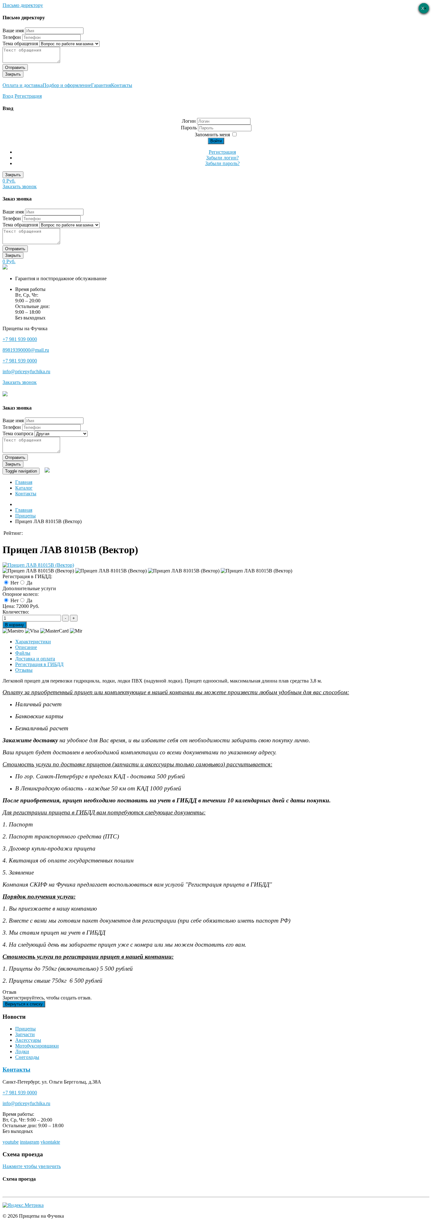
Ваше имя (13, 30)
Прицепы (25, 1028)
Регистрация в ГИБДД (39, 664)
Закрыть (13, 74)
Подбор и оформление (67, 85)
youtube (11, 1142)
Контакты (121, 85)
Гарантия (101, 85)
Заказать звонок (20, 186)
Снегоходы (27, 1057)
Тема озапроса (18, 433)
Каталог (24, 488)
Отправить (15, 67)
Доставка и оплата (35, 658)
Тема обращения (20, 43)
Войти (216, 141)
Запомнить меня (212, 134)
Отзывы (24, 670)
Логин (189, 121)
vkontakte (50, 1142)
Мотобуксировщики (37, 1045)
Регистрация (28, 96)
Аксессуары (28, 1040)
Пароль (189, 127)
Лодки (22, 1051)
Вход (8, 96)
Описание (26, 647)
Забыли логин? (222, 157)
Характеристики (33, 641)
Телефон (12, 37)
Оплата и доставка (23, 85)
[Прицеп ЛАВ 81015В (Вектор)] (38, 565)
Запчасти (25, 1034)
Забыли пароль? (222, 163)
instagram (29, 1142)
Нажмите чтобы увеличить (32, 1166)
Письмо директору (23, 5)
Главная (23, 482)
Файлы (22, 653)
